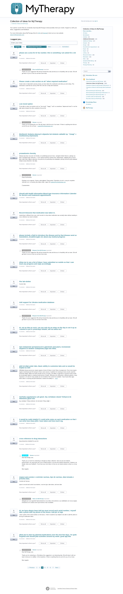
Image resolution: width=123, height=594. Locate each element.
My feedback (65, 46)
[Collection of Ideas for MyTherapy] (44, 8)
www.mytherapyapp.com (17, 34)
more (56, 378)
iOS (39, 33)
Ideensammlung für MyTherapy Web (95, 94)
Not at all (44, 63)
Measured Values (87, 55)
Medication (85, 57)
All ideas (85, 33)
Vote (14, 57)
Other (84, 58)
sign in (96, 21)
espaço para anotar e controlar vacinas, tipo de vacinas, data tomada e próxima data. (46, 478)
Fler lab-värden (25, 281)
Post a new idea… (87, 31)
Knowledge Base (91, 102)
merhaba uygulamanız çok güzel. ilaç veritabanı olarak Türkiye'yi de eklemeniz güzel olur (45, 397)
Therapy (85, 62)
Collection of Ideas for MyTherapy (95, 83)
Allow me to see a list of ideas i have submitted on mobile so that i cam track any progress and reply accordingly (46, 263)
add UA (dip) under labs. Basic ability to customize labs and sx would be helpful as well (47, 367)
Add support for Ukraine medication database (36, 302)
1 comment (21, 444)
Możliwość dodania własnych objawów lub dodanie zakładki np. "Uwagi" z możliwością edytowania (47, 135)
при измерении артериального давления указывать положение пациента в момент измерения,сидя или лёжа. (44, 347)
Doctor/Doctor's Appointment (90, 47)
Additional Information (30, 58)
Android (45, 33)
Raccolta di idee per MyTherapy (94, 98)
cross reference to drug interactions (33, 439)
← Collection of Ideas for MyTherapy (19, 23)
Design (85, 45)
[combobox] (96, 71)
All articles (88, 104)
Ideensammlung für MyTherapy (94, 90)
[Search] (109, 71)
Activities (85, 37)
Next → (57, 567)
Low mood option (26, 104)
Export (84, 49)
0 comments (22, 58)
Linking (85, 53)
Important (53, 63)
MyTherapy (89, 108)
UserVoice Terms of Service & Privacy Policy (67, 588)
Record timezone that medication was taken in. (37, 213)
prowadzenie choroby (27, 153)
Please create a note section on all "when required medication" (43, 81)
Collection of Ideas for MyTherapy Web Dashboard (98, 87)
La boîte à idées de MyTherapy (93, 96)
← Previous (31, 567)
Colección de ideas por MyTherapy (94, 81)
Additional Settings (87, 41)
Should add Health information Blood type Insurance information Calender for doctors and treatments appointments (47, 194)
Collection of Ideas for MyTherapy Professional (97, 85)
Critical (63, 63)
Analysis (85, 43)
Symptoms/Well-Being (88, 60)
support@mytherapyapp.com (45, 126)
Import (84, 51)
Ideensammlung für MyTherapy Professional (97, 92)
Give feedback (90, 79)
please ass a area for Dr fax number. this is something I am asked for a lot (47, 53)
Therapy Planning (87, 64)
